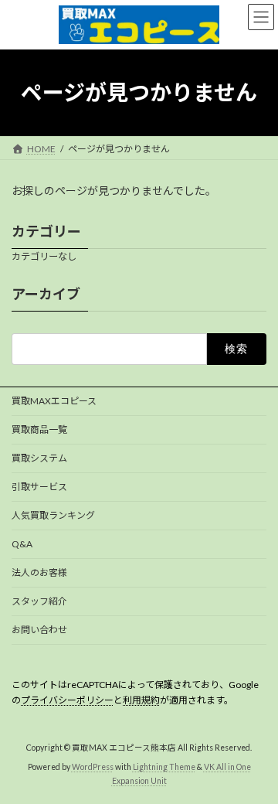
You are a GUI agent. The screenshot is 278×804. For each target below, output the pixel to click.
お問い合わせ (39, 629)
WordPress (93, 766)
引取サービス (39, 486)
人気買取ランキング (53, 515)
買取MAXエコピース (54, 401)
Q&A (22, 544)
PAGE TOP (256, 764)
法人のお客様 (39, 572)
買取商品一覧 (39, 429)
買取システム (39, 458)
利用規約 (141, 700)
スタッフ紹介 (39, 601)
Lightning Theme (164, 766)
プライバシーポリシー (67, 700)
